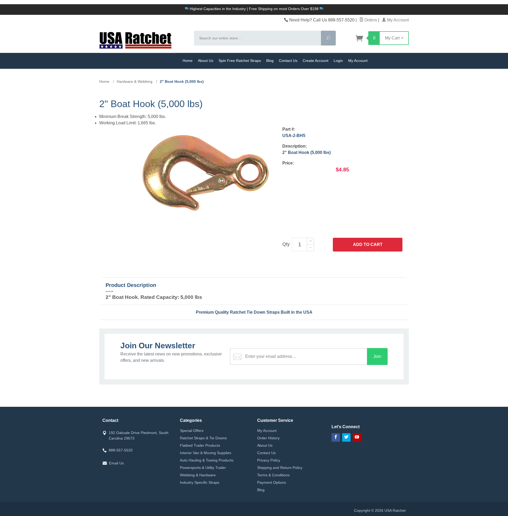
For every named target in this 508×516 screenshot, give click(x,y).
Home (188, 60)
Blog (270, 60)
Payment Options (271, 482)
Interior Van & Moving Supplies (205, 453)
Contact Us (288, 60)
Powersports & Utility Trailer (203, 467)
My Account (397, 20)
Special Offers (191, 430)
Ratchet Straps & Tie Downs (203, 438)
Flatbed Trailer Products (200, 445)
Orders (370, 20)
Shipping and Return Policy (279, 467)
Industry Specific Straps (199, 482)
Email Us (116, 463)
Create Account (315, 60)
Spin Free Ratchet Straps (240, 60)
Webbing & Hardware (198, 475)
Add (368, 244)
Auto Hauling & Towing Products (206, 460)
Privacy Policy (268, 460)
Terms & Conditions (273, 475)
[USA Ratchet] (143, 40)
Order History (268, 438)
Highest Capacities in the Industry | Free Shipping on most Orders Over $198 (254, 9)
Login (338, 60)
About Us (205, 60)
